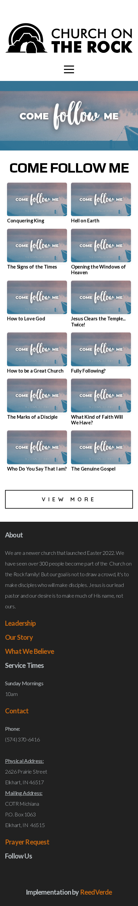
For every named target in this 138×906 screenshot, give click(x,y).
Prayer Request (27, 842)
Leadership (20, 623)
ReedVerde (96, 892)
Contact (16, 711)
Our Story (19, 637)
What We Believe (29, 651)
